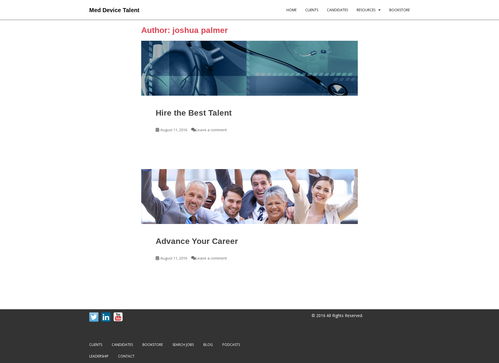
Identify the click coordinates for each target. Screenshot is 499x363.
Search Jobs (183, 344)
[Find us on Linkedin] (106, 317)
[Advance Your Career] (249, 196)
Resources (366, 10)
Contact (126, 356)
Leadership (99, 356)
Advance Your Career (197, 241)
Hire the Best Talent (194, 112)
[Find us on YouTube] (118, 317)
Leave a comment (211, 129)
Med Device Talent (114, 10)
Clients (311, 10)
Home (291, 10)
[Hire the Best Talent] (249, 68)
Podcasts (231, 344)
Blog (208, 344)
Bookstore (399, 10)
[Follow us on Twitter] (93, 317)
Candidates (337, 10)
